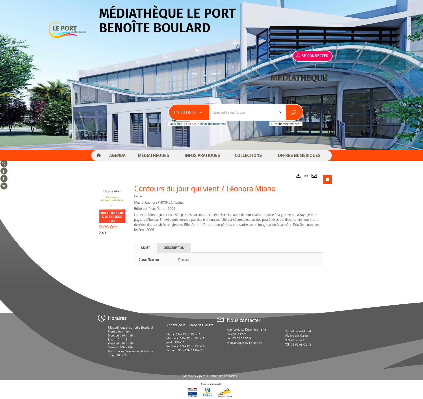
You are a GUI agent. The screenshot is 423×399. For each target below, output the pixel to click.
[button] (117, 155)
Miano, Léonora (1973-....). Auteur (159, 202)
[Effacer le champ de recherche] (280, 112)
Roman (183, 259)
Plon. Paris (156, 208)
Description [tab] (174, 247)
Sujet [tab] (145, 247)
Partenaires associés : (224, 376)
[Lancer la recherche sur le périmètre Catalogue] (294, 112)
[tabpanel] (211, 229)
